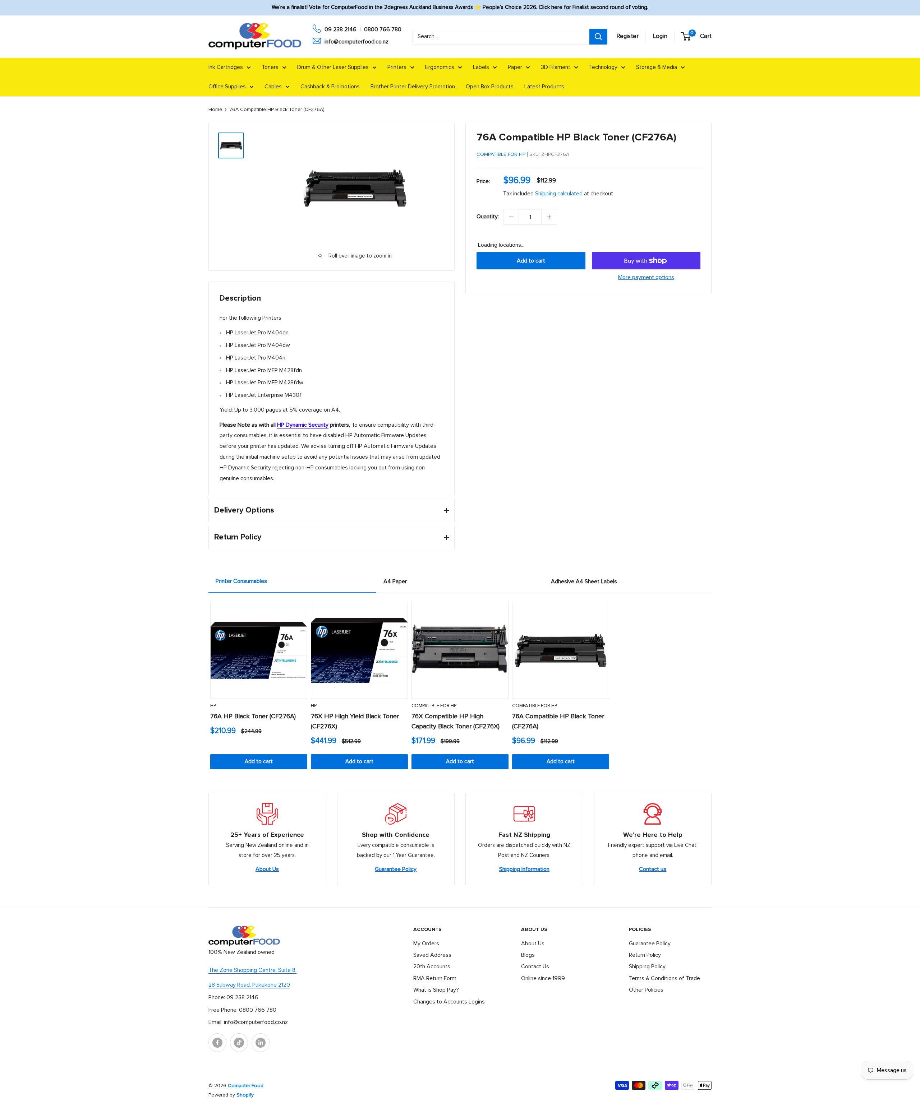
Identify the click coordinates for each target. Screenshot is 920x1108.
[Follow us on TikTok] (239, 1042)
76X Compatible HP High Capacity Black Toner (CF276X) (455, 721)
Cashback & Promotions (330, 86)
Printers (396, 67)
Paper (515, 67)
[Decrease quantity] (511, 216)
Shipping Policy (647, 966)
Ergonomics (439, 67)
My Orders (426, 943)
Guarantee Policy (396, 869)
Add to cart (531, 261)
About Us (267, 869)
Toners (270, 67)
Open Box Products (490, 86)
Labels (481, 67)
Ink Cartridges (225, 67)
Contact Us (535, 966)
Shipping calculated (559, 193)
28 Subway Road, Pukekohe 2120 (249, 985)
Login (660, 36)
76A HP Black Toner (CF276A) (253, 716)
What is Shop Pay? (436, 990)
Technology (603, 67)
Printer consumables (241, 581)
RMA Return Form (434, 978)
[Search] (598, 37)
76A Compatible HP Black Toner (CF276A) (558, 721)
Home (215, 109)
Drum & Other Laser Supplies (333, 67)
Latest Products (544, 86)
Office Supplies (227, 86)
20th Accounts (431, 966)
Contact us (652, 869)
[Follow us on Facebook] (217, 1042)
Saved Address (432, 955)
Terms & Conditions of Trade (664, 978)
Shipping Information (524, 869)
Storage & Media (656, 67)
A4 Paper (395, 581)
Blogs (528, 955)
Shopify (245, 1095)
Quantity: (488, 216)
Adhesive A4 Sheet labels (584, 581)
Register (627, 36)
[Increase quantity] (549, 216)
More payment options (646, 277)
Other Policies (646, 990)
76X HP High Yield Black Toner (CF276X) (355, 721)
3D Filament (555, 67)
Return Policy (645, 955)
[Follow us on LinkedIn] (261, 1042)
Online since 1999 (543, 978)
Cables (273, 86)
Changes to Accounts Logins (449, 1002)
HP (213, 706)
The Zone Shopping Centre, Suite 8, (252, 970)
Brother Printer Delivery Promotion (413, 86)
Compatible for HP (501, 154)
